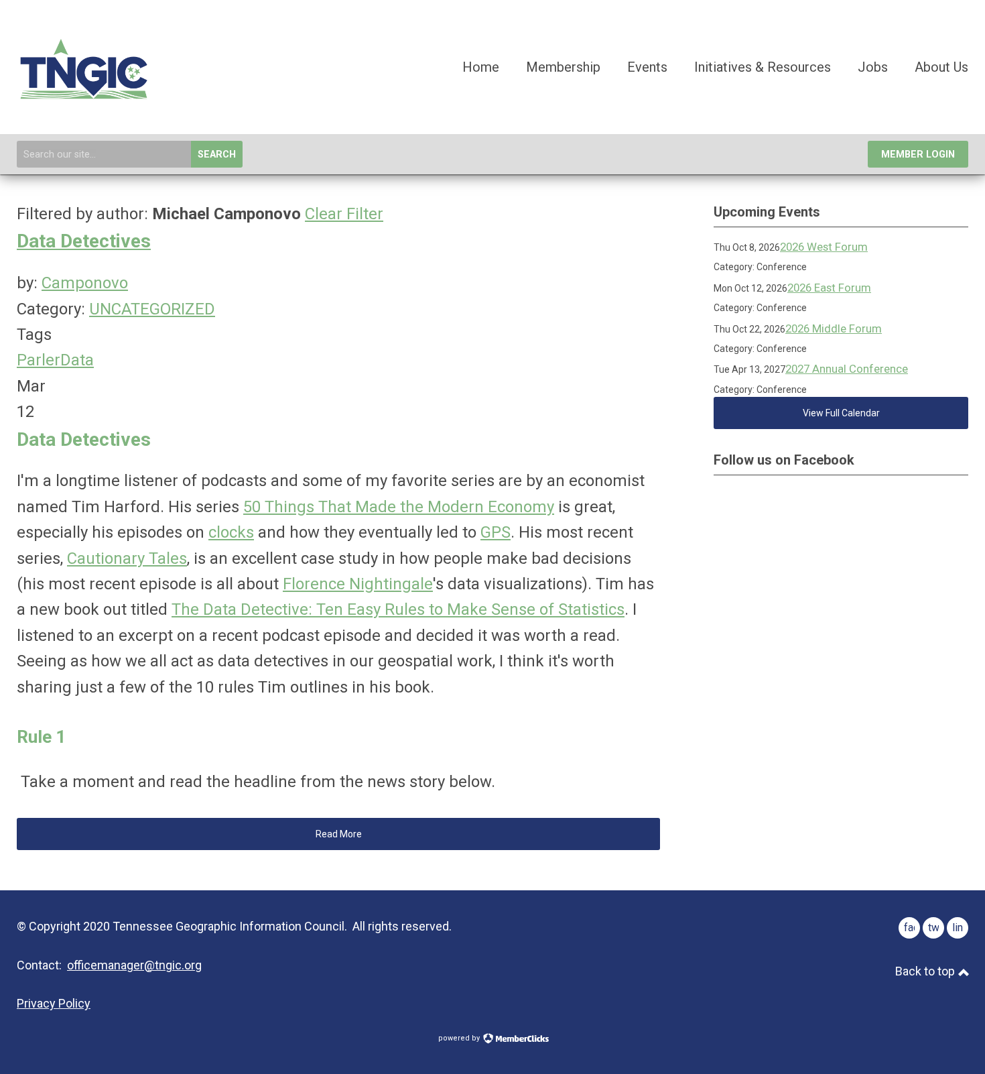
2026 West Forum (824, 246)
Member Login (918, 154)
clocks (231, 532)
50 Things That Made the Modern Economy (398, 506)
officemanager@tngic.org (134, 965)
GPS (495, 532)
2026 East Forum (829, 287)
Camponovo (85, 283)
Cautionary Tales (127, 558)
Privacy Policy (53, 1003)
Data (77, 360)
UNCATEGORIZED (152, 309)
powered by (460, 1038)
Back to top (926, 971)
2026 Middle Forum (833, 328)
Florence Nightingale (358, 584)
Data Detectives (84, 241)
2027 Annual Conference (846, 368)
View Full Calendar (841, 413)
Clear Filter (344, 213)
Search (217, 154)
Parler (38, 360)
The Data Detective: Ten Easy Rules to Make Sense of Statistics (398, 609)
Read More (339, 834)
